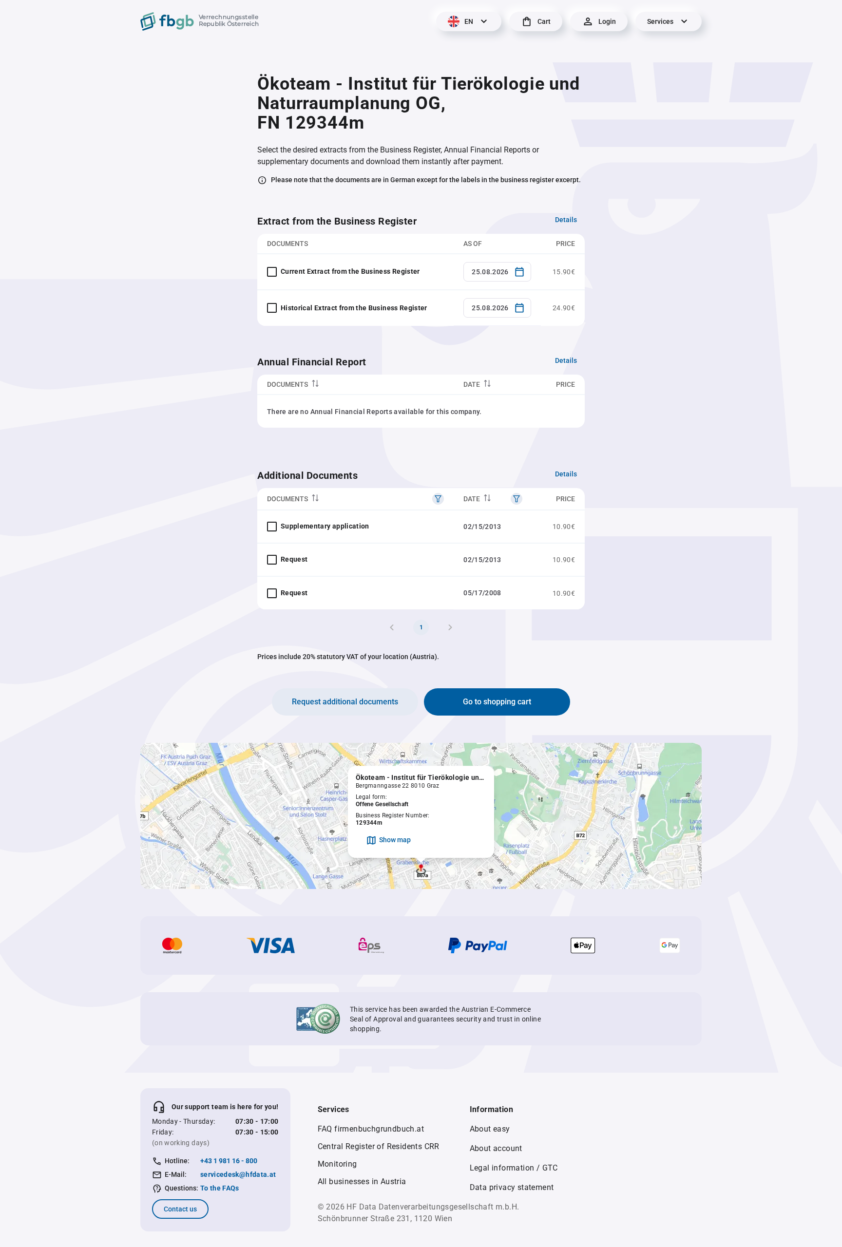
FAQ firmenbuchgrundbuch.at (371, 1129)
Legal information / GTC (514, 1167)
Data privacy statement (512, 1187)
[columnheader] (355, 385)
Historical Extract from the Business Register (354, 308)
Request (294, 559)
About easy (490, 1129)
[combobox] (497, 272)
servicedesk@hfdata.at (238, 1174)
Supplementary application (325, 526)
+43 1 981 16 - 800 (228, 1161)
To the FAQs (219, 1188)
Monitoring (337, 1164)
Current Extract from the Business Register (350, 271)
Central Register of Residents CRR (379, 1146)
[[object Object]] (438, 499)
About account (496, 1148)
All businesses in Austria (362, 1181)
